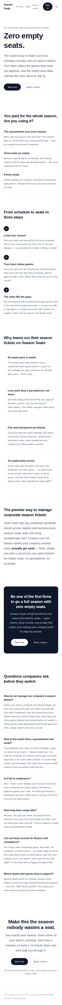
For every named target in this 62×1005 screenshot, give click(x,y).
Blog (28, 6)
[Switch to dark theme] (56, 6)
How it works (36, 6)
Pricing (19, 6)
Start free (12, 87)
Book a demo (33, 87)
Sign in (47, 6)
